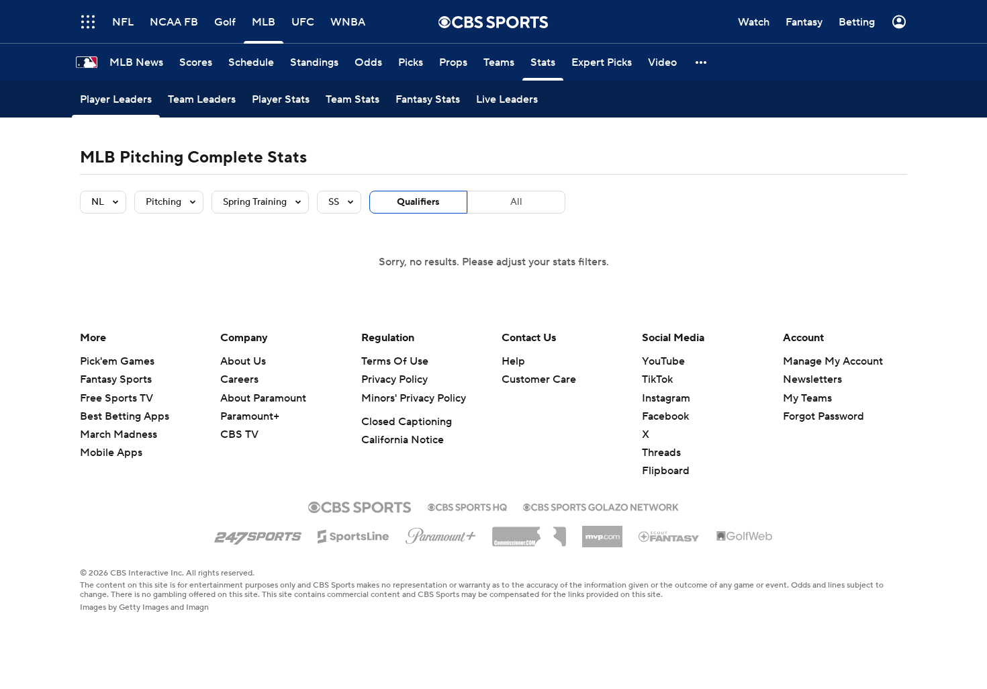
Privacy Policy (394, 379)
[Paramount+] (441, 533)
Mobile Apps (111, 452)
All (516, 202)
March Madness (118, 434)
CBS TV (239, 434)
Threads (661, 452)
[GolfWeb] (744, 536)
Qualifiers (418, 202)
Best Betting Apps (124, 416)
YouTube (663, 361)
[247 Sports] (257, 534)
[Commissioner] (529, 532)
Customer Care (539, 379)
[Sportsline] (353, 534)
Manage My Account (833, 361)
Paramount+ (249, 416)
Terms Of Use (394, 361)
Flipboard (666, 470)
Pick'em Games (117, 361)
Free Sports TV (116, 398)
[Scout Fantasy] (669, 536)
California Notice (402, 440)
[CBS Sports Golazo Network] (601, 505)
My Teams (807, 398)
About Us (243, 361)
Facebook (665, 416)
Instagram (666, 398)
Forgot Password (823, 416)
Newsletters (812, 379)
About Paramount (263, 398)
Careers (239, 379)
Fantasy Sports (116, 379)
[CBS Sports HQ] (467, 505)
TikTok (657, 379)
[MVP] (602, 531)
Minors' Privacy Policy (413, 398)
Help (513, 361)
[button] (88, 22)
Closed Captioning (406, 421)
